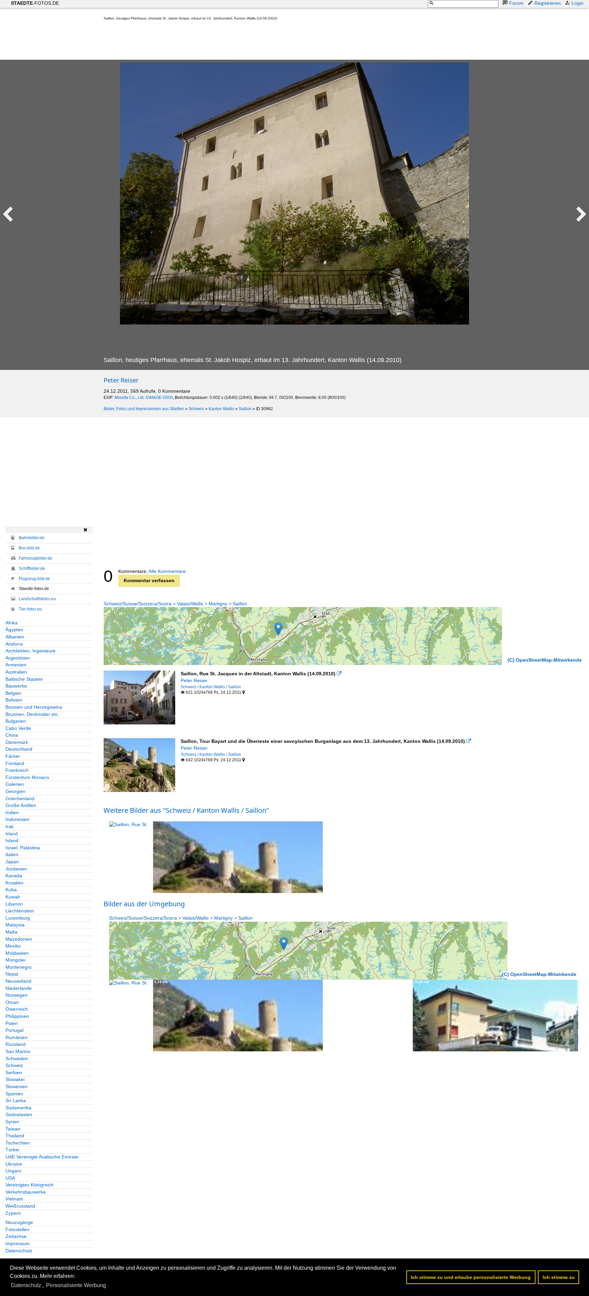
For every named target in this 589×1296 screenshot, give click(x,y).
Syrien (12, 1121)
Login (578, 3)
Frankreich (17, 770)
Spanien (14, 1093)
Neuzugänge (19, 1222)
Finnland (14, 763)
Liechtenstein (19, 910)
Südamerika (18, 1107)
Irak (9, 826)
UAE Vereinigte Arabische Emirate (41, 1157)
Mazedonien (18, 939)
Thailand (14, 1135)
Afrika (11, 622)
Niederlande (18, 988)
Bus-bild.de (29, 548)
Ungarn (13, 1170)
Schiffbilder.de (32, 568)
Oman (12, 1002)
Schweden (16, 1058)
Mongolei (15, 960)
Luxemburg (17, 918)
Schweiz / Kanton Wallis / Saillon (211, 687)
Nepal (11, 974)
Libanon (14, 904)
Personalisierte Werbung (76, 1285)
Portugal (14, 1030)
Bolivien (13, 700)
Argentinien (17, 658)
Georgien (15, 791)
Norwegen (16, 995)
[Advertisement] (228, 41)
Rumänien (16, 1037)
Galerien (14, 784)
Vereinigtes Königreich (29, 1184)
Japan (12, 861)
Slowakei (15, 1079)
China (11, 735)
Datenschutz (18, 1250)
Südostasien (18, 1114)
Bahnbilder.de (32, 537)
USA (10, 1178)
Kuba (11, 889)
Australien (16, 672)
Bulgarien (15, 721)
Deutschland (18, 749)
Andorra (14, 644)
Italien (11, 854)
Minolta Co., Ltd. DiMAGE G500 (144, 397)
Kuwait (12, 896)
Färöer (12, 756)
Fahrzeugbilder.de (35, 558)
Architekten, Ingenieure (30, 650)
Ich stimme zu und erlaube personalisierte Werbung (471, 1277)
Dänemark (16, 742)
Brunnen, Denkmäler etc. (32, 714)
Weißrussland (20, 1206)
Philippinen (17, 1016)
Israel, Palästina (22, 847)
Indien (12, 812)
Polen (11, 1023)
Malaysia (15, 924)
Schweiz (196, 408)
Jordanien (16, 869)
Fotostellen (17, 1229)
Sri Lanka (15, 1100)
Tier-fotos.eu (30, 609)
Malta (11, 932)
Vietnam (14, 1198)
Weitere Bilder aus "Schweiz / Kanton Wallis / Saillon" (186, 810)
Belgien (13, 693)
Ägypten (14, 629)
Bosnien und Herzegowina (33, 707)
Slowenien (16, 1086)
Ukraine (13, 1164)
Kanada (13, 875)
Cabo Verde (18, 728)
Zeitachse (16, 1236)
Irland (11, 833)
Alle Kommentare (167, 571)
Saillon (245, 408)
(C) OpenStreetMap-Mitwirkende (545, 660)
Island (11, 840)
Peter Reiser (121, 380)
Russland (15, 1044)
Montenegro (18, 967)
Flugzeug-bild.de (34, 578)
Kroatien (14, 882)
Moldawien (17, 953)
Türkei (12, 1149)
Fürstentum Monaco (27, 777)
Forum (516, 3)
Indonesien (17, 819)
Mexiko (13, 946)
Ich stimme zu (559, 1277)
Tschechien (17, 1143)
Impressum (17, 1243)
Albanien (14, 636)
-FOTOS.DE (35, 3)
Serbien (13, 1072)
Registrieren (547, 3)
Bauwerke (16, 686)
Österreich (16, 1009)
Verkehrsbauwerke (25, 1192)
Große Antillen (20, 805)
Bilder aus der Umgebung (144, 903)
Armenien (15, 664)
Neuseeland (18, 981)
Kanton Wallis (221, 408)
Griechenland (19, 798)
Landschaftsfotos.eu (37, 598)
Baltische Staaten (24, 679)
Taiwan (12, 1129)
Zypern (13, 1213)
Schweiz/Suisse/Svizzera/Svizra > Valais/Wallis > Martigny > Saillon (175, 603)
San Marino (17, 1051)
